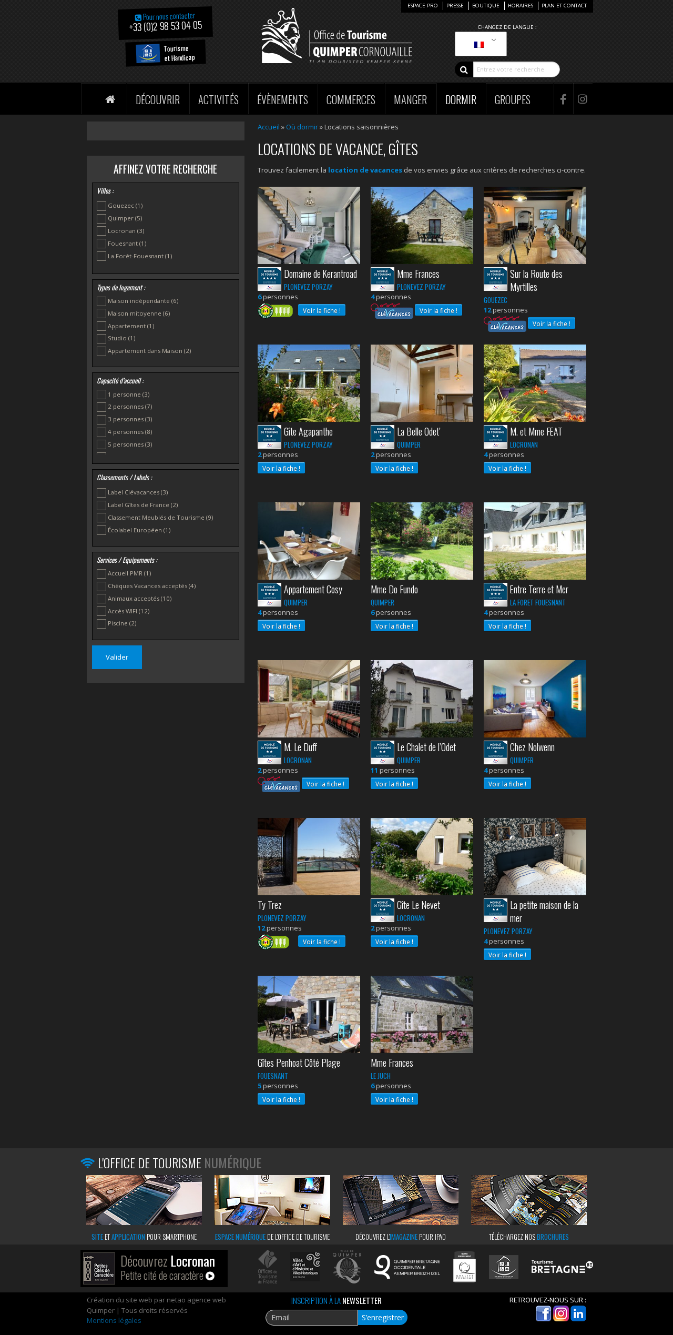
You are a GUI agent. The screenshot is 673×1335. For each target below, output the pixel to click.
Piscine (122, 623)
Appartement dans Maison (149, 351)
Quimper (125, 218)
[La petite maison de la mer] (535, 857)
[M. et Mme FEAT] (535, 384)
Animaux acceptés (139, 598)
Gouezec (125, 205)
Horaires (520, 5)
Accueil (269, 127)
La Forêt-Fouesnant (140, 256)
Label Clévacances (138, 492)
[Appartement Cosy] (309, 541)
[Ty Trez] (309, 857)
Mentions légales (114, 1320)
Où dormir (302, 127)
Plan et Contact (564, 5)
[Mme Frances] (422, 226)
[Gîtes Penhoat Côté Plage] (309, 1015)
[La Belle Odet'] (422, 384)
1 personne (128, 394)
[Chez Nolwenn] (535, 699)
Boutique (485, 5)
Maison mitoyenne (139, 313)
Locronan (126, 231)
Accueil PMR (129, 573)
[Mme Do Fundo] (422, 541)
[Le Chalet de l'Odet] (422, 699)
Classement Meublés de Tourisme (160, 517)
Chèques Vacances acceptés (152, 586)
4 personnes (130, 432)
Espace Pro (422, 5)
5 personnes (130, 444)
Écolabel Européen (139, 530)
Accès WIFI (128, 611)
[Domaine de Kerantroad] (309, 226)
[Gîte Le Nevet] (422, 857)
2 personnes (130, 406)
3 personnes (130, 419)
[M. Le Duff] (309, 699)
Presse (455, 5)
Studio (121, 338)
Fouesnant (127, 243)
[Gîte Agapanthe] (309, 384)
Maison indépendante (143, 301)
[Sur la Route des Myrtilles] (535, 226)
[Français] (479, 44)
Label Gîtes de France (143, 505)
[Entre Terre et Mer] (535, 541)
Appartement (131, 326)
